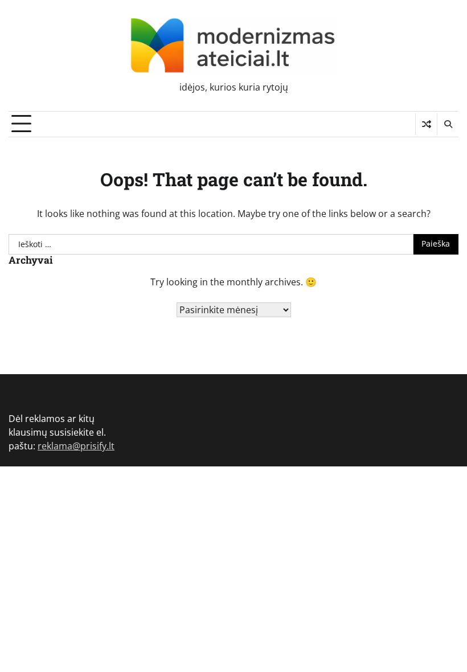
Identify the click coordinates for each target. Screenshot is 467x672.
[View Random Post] (426, 124)
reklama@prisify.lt (76, 446)
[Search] (447, 124)
